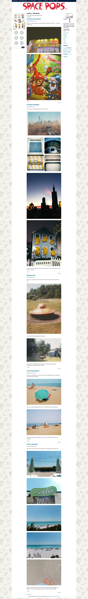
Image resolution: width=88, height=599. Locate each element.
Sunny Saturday (32, 444)
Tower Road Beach (33, 371)
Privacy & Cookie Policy (54, 596)
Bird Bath (65, 35)
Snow (65, 56)
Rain (69, 54)
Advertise (51, 0)
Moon (64, 39)
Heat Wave (65, 36)
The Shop (45, 0)
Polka (64, 42)
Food (70, 50)
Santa (64, 31)
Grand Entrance (66, 32)
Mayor (65, 52)
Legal (57, 0)
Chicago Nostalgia (33, 104)
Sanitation (65, 43)
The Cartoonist (32, 0)
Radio (65, 54)
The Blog (40, 0)
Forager (64, 40)
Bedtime (65, 50)
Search (23, 47)
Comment (59, 102)
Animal (65, 48)
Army (69, 48)
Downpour (65, 38)
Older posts (29, 594)
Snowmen (65, 34)
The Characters (23, 0)
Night (69, 52)
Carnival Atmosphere (34, 19)
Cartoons (15, 0)
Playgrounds (31, 275)
